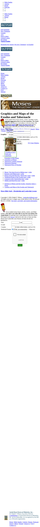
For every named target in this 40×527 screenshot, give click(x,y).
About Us (4, 87)
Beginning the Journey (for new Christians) (13, 44)
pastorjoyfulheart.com (30, 197)
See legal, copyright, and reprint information (24, 201)
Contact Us (4, 88)
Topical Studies (5, 41)
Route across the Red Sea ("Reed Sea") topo (17, 175)
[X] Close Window (33, 143)
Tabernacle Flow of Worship (12, 165)
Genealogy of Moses (10, 160)
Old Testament (5, 29)
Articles (6, 4)
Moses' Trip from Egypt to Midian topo (15, 172)
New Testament (5, 31)
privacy (13, 217)
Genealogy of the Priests (11, 158)
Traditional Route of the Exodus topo (15, 177)
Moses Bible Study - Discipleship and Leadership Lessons (19, 191)
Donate (3, 85)
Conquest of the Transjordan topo (14, 179)
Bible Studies (8, 2)
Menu (2, 83)
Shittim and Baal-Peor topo (12, 180)
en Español (30, 44)
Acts (2, 34)
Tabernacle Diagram (10, 163)
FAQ (2, 90)
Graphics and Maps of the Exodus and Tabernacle (19, 187)
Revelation (4, 40)
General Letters (5, 38)
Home (2, 73)
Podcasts (7, 7)
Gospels (3, 33)
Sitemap (3, 92)
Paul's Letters (5, 36)
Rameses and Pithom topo (12, 174)
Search (3, 81)
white (30, 172)
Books (6, 5)
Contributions (13, 515)
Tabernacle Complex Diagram (13, 161)
